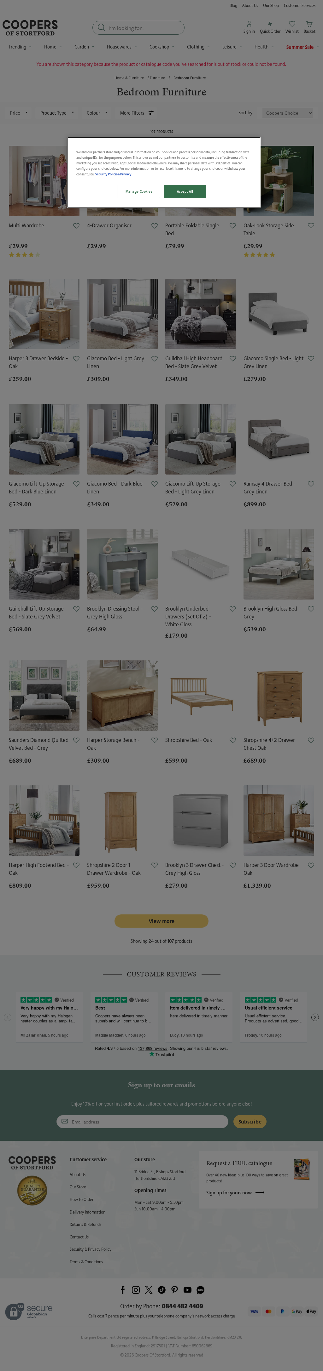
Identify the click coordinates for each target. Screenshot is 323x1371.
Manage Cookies (139, 191)
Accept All (185, 191)
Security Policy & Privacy (113, 174)
